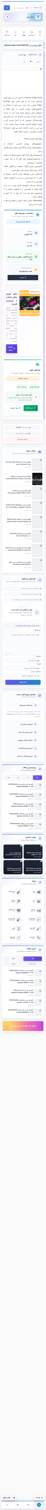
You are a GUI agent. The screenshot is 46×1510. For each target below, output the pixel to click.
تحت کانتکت (32, 55)
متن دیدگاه (37, 630)
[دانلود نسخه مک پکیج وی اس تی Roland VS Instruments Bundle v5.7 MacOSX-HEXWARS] (37, 550)
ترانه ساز (29, 245)
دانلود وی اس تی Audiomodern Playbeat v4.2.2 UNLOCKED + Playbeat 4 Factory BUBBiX (18, 507)
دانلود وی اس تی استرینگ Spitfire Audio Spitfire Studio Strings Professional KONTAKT (19, 521)
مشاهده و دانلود (10, 348)
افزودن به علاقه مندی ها (22, 433)
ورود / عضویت (14, 408)
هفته (37, 777)
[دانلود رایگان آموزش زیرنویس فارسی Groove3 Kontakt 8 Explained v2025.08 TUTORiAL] (30, 303)
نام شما (38, 657)
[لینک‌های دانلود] (18, 1505)
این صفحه (9, 714)
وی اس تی (22, 55)
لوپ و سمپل (33, 964)
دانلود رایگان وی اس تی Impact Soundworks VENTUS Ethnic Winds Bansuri (19, 493)
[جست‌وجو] (7, 7)
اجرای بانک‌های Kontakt (26, 748)
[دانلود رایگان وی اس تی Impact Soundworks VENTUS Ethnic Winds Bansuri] (37, 493)
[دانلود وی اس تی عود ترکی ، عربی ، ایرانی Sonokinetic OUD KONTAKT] (37, 565)
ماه (28, 777)
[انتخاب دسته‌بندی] (36, 8)
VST (33, 959)
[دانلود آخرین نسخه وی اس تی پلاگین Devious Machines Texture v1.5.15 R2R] (37, 479)
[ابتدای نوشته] (39, 1505)
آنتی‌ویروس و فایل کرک (26, 724)
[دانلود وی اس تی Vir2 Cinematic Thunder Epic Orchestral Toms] (37, 465)
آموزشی (13, 964)
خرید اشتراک (29, 408)
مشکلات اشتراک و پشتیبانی (25, 740)
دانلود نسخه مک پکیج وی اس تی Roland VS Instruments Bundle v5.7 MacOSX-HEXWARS (18, 550)
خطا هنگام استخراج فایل (26, 705)
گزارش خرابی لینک (22, 439)
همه (9, 777)
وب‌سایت (36, 672)
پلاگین (13, 959)
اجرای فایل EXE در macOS (25, 756)
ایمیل (39, 664)
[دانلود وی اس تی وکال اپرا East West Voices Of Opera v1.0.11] (37, 536)
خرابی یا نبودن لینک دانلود (26, 732)
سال (18, 777)
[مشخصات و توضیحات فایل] (28, 1505)
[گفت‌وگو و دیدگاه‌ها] (7, 1505)
